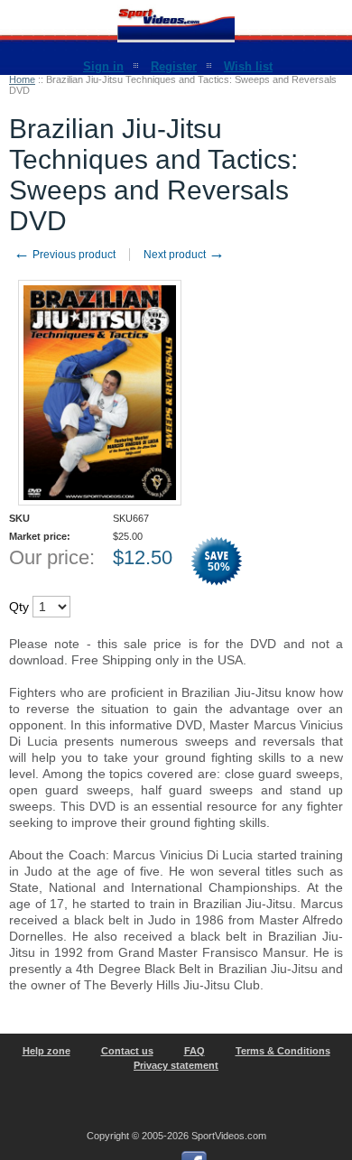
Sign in (103, 66)
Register (174, 66)
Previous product (65, 254)
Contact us (127, 1050)
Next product (184, 254)
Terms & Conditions (283, 1050)
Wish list (248, 66)
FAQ (194, 1050)
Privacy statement (176, 1065)
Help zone (46, 1050)
